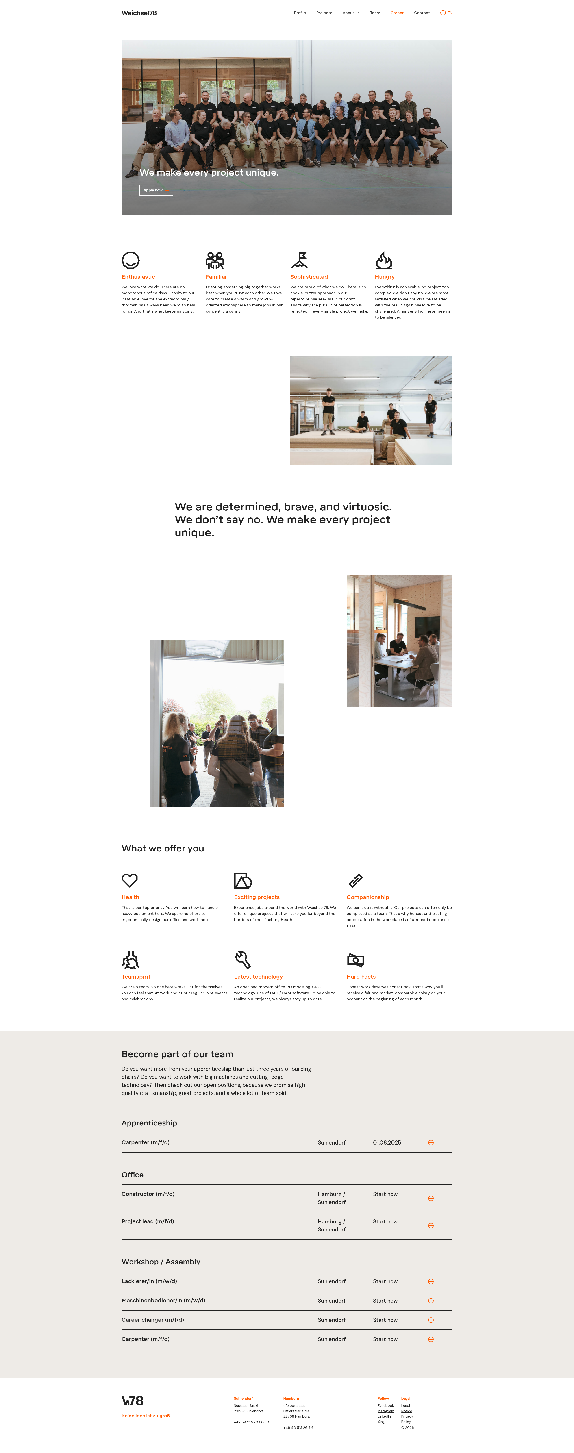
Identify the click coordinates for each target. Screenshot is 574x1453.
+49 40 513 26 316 (298, 1427)
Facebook (386, 1405)
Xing (381, 1421)
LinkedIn (384, 1416)
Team (375, 12)
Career (397, 12)
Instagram (386, 1411)
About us (351, 12)
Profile (300, 12)
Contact (422, 12)
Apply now (153, 190)
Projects (324, 12)
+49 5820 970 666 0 (251, 1422)
